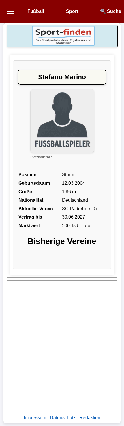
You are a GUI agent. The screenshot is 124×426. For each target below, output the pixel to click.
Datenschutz (63, 417)
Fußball (35, 11)
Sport (72, 11)
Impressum (35, 417)
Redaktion (89, 417)
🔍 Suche (110, 11)
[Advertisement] (62, 345)
